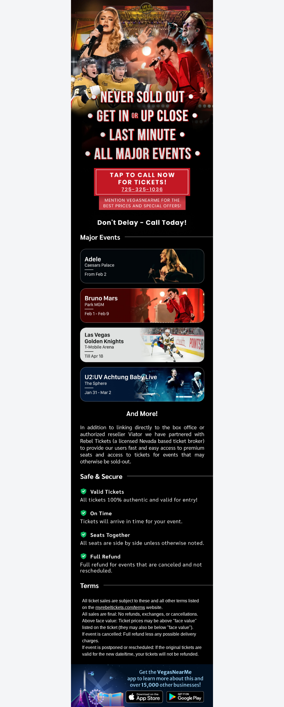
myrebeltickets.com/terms (120, 607)
